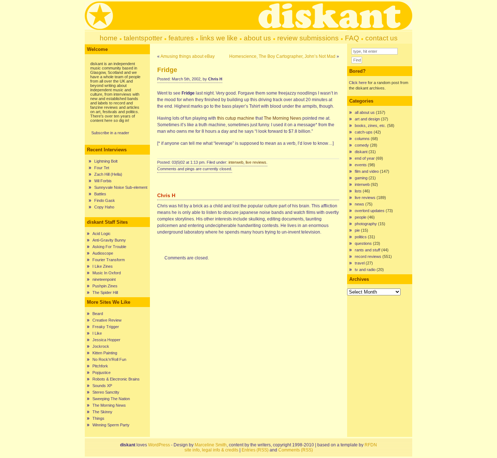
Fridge (167, 69)
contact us (381, 38)
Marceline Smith (211, 444)
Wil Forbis (103, 181)
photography (366, 224)
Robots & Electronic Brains (116, 379)
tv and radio (365, 269)
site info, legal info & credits (211, 450)
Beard (97, 313)
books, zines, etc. (370, 125)
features (181, 38)
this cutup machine (235, 118)
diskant (361, 152)
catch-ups (364, 132)
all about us (365, 112)
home (109, 38)
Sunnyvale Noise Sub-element (120, 187)
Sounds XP (102, 385)
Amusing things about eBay (187, 56)
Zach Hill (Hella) (108, 174)
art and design (367, 119)
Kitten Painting (104, 353)
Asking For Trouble (109, 246)
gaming (361, 178)
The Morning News (109, 405)
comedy (362, 145)
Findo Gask (104, 200)
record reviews (368, 256)
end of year (365, 158)
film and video (367, 171)
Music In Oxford (106, 273)
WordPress (159, 444)
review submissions (308, 38)
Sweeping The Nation (111, 399)
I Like (97, 333)
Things (98, 418)
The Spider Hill (105, 292)
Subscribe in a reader (110, 133)
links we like (219, 38)
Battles (100, 194)
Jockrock (100, 346)
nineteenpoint (104, 279)
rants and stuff (367, 250)
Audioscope (102, 253)
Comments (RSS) (295, 450)
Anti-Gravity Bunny (109, 240)
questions (363, 243)
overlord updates (370, 210)
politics (361, 237)
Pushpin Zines (105, 286)
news (359, 204)
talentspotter (143, 38)
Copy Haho (104, 207)
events (361, 165)
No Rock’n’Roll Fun (109, 359)
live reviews (256, 162)
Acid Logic (101, 233)
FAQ (352, 38)
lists (358, 191)
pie (357, 230)
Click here (358, 82)
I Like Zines (102, 266)
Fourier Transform (108, 260)
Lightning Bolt (106, 161)
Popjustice (101, 372)
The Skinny (102, 412)
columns (362, 138)
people (360, 217)
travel (360, 263)
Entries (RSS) (255, 450)
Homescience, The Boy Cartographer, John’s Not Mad (282, 56)
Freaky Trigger (105, 326)
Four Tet (101, 168)
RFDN (371, 444)
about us (257, 38)
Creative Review (107, 320)
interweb (235, 162)
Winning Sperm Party (111, 425)
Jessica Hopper (106, 340)
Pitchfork (100, 366)
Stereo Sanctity (105, 392)
